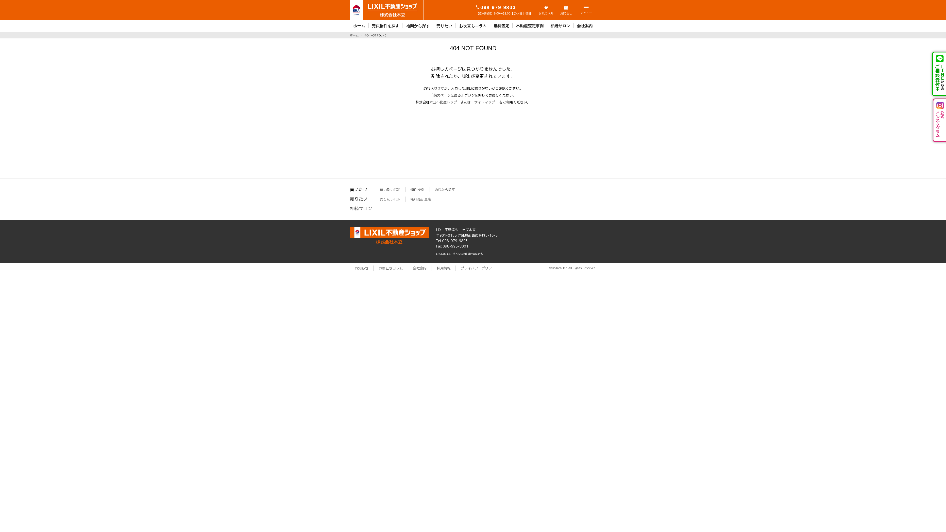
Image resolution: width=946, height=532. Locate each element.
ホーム (359, 26)
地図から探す (418, 26)
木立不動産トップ (443, 102)
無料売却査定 (420, 199)
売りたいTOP (390, 199)
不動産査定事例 (530, 26)
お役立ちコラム (473, 26)
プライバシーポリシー (478, 268)
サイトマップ (484, 102)
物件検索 (417, 189)
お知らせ (362, 268)
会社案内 (585, 26)
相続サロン (560, 26)
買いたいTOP (390, 189)
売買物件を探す (385, 26)
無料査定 (501, 26)
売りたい (444, 26)
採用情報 (444, 268)
